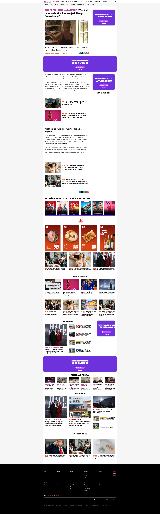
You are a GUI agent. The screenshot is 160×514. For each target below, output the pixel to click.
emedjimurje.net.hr (60, 505)
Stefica (53, 192)
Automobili (86, 490)
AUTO (85, 2)
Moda (85, 480)
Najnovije (114, 473)
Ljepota (85, 477)
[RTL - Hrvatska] (108, 500)
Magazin (70, 2)
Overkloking (101, 479)
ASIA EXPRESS (96, 2)
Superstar (71, 482)
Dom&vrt (85, 473)
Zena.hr (49, 505)
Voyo (93, 4)
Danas (45, 469)
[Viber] (86, 53)
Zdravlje (85, 486)
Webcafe (76, 2)
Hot (66, 2)
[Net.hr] (113, 500)
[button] (46, 202)
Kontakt (79, 499)
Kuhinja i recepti (87, 475)
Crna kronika (46, 475)
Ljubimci (85, 479)
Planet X (100, 480)
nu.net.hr (109, 505)
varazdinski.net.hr (79, 505)
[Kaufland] (80, 220)
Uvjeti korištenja (59, 499)
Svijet (45, 473)
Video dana (100, 486)
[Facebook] (80, 53)
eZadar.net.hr (104, 505)
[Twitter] (82, 53)
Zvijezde (46, 4)
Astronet (100, 471)
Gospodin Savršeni (80, 4)
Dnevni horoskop (101, 475)
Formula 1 (58, 486)
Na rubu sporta (59, 477)
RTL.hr (45, 505)
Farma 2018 (65, 192)
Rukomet (58, 473)
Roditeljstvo (86, 484)
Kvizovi (100, 484)
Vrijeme (45, 484)
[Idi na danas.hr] (56, 1)
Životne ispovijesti (87, 488)
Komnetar (100, 477)
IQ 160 (90, 2)
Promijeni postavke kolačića (87, 499)
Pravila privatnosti (73, 499)
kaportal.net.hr (72, 505)
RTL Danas (46, 477)
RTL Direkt (46, 479)
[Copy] (88, 53)
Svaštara (100, 482)
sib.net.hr (66, 505)
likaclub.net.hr (59, 507)
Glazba (56, 4)
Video (114, 471)
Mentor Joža (58, 192)
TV (67, 4)
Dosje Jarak (46, 482)
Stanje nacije (46, 480)
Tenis (57, 480)
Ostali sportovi (59, 482)
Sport (62, 2)
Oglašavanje (52, 499)
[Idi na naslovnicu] (48, 2)
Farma (49, 192)
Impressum (46, 499)
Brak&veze (86, 471)
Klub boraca (59, 475)
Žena (81, 2)
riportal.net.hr (86, 505)
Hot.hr (58, 53)
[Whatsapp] (84, 53)
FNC (57, 484)
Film (51, 4)
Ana (46, 192)
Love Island (72, 4)
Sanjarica (114, 475)
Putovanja (86, 482)
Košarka (58, 479)
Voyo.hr (53, 505)
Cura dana (100, 473)
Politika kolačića (66, 499)
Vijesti (45, 471)
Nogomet (58, 471)
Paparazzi (62, 4)
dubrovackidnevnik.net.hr (95, 505)
